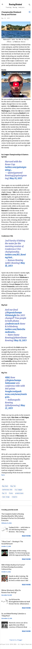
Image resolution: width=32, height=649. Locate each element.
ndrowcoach (13, 323)
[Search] (29, 5)
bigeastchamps (14, 312)
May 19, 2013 (16, 178)
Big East (5, 486)
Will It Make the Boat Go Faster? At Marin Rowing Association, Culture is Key (13, 567)
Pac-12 (4, 493)
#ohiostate (10, 383)
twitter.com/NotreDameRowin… (15, 330)
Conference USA (7, 489)
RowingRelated (15, 4)
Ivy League (18, 489)
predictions (19, 493)
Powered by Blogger (16, 640)
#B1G (7, 377)
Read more (26, 536)
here (3, 475)
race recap (5, 497)
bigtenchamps (14, 380)
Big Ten (13, 486)
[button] (29, 12)
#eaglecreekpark (13, 391)
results (14, 497)
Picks (11, 493)
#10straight (10, 315)
